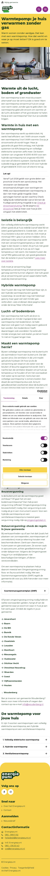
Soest (7, 676)
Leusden (8, 645)
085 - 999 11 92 (11, 835)
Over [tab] (41, 398)
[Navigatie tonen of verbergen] (45, 9)
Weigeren (25, 483)
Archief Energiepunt (11, 871)
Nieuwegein (10, 654)
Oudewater (10, 659)
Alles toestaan (25, 470)
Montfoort (9, 650)
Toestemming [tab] (8, 398)
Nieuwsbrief (9, 821)
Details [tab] (25, 398)
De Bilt (7, 628)
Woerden (9, 672)
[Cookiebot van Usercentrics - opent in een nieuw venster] (37, 391)
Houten (8, 685)
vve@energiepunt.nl (15, 849)
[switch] (44, 445)
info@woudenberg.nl (32, 704)
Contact (7, 810)
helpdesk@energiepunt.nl (18, 838)
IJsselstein (9, 641)
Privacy (13, 868)
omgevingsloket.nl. (36, 520)
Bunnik (7, 632)
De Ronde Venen (12, 637)
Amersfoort (10, 619)
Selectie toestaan (25, 476)
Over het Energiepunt (14, 806)
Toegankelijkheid (26, 868)
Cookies (4, 868)
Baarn (7, 623)
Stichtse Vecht (11, 663)
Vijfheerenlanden (13, 681)
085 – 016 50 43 (12, 845)
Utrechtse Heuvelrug (14, 668)
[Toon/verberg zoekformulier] (39, 9)
